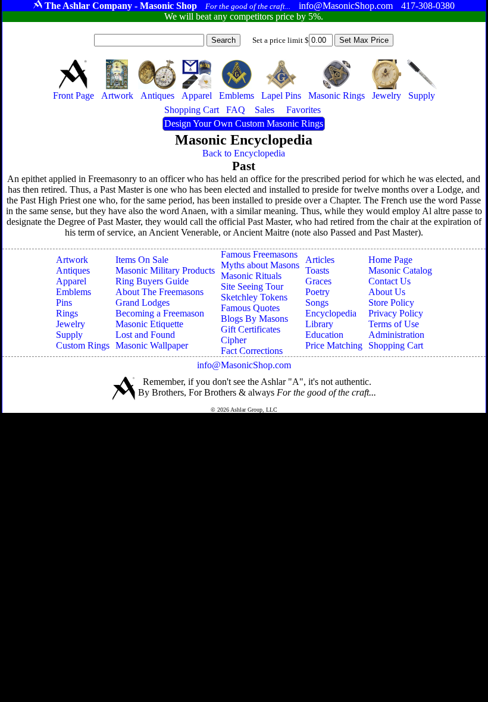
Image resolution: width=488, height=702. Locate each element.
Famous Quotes (250, 308)
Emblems (73, 292)
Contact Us (389, 281)
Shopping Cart (395, 345)
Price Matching (333, 345)
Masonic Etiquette (149, 324)
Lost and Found (145, 335)
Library (319, 324)
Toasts (317, 270)
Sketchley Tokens (254, 297)
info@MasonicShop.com (244, 365)
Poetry (317, 292)
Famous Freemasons (259, 254)
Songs (317, 302)
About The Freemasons (159, 292)
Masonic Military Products (165, 270)
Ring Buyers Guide (152, 281)
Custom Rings (83, 345)
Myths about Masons (260, 265)
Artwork (72, 260)
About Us (386, 292)
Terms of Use (393, 324)
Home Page (390, 260)
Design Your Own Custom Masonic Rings (243, 123)
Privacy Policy (395, 313)
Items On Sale (141, 260)
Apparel (71, 281)
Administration (396, 335)
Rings (67, 313)
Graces (318, 281)
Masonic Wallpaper (151, 345)
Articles (319, 260)
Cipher (233, 340)
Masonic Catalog (400, 270)
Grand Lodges (142, 302)
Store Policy (391, 302)
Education (324, 335)
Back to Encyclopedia (243, 153)
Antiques (73, 270)
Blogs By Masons (254, 319)
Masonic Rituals (251, 276)
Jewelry (70, 324)
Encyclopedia (330, 313)
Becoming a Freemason (159, 313)
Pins (64, 302)
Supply (69, 335)
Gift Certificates (250, 329)
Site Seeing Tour (252, 286)
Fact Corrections (252, 351)
